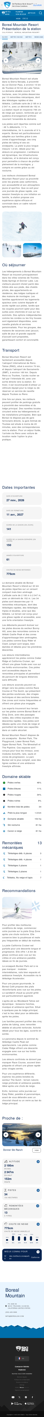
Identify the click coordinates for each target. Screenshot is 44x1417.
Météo (29, 37)
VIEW (37, 1150)
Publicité (22, 1370)
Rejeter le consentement (22, 1390)
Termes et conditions (22, 1382)
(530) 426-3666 (11, 1312)
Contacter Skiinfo (22, 1366)
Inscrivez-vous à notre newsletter (22, 1374)
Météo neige (17, 37)
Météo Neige (8, 13)
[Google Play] (16, 1403)
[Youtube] (13, 1397)
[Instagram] (26, 1397)
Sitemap (22, 1385)
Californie (35, 1257)
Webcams (38, 37)
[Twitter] (19, 1397)
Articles (31, 13)
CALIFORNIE (7, 32)
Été (24, 18)
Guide (5, 37)
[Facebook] (32, 1397)
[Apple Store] (29, 1403)
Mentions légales (22, 1377)
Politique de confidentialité (22, 1380)
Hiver (18, 18)
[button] (40, 13)
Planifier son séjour (21, 13)
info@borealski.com (14, 1316)
